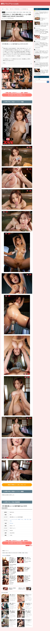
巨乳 (18, 12)
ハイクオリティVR (9, 12)
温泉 (27, 12)
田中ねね (3, 12)
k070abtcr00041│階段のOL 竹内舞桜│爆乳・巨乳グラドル (44, 12)
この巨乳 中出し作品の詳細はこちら (17, 94)
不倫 (30, 12)
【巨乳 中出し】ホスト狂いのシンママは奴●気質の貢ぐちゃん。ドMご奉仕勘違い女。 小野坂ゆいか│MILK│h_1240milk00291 (41, 38)
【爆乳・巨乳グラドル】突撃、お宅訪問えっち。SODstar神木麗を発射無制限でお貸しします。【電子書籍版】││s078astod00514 (44, 31)
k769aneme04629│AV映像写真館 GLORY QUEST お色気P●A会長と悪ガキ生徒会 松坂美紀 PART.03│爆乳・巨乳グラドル (44, 65)
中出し (21, 12)
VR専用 (14, 12)
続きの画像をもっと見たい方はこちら (17, 484)
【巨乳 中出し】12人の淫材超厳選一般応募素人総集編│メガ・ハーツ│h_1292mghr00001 (41, 58)
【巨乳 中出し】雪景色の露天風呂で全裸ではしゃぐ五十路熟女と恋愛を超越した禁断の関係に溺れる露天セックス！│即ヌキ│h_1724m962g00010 (41, 72)
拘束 (24, 12)
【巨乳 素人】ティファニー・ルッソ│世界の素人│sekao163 (44, 19)
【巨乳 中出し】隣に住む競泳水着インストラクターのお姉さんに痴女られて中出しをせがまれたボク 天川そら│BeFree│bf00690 (41, 25)
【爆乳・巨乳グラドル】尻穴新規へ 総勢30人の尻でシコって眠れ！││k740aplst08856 (44, 52)
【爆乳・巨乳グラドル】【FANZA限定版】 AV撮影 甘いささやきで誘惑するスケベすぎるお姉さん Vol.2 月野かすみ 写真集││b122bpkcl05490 (41, 45)
